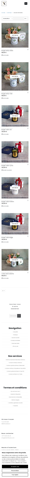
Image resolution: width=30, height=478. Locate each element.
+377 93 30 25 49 (6, 436)
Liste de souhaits (15, 337)
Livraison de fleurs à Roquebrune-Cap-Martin (15, 368)
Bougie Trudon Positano (8, 201)
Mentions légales (15, 400)
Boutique (16, 334)
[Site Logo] (4, 3)
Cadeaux (11, 49)
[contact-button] (19, 316)
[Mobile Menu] (25, 3)
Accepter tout (15, 466)
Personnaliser (15, 470)
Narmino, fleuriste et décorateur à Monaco (15, 359)
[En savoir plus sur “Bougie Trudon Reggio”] (26, 215)
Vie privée (15, 405)
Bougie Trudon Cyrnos (7, 165)
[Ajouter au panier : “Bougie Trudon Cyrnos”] (26, 143)
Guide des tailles (15, 343)
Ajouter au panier (7, 170)
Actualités (15, 332)
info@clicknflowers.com (8, 438)
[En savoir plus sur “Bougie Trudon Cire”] (26, 107)
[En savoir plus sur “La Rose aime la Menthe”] (26, 251)
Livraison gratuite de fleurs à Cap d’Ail (15, 371)
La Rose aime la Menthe (8, 274)
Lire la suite (6, 55)
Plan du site (15, 346)
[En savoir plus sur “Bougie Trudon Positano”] (26, 179)
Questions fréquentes (15, 394)
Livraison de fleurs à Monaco (15, 362)
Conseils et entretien (15, 340)
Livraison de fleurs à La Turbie (15, 374)
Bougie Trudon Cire (7, 129)
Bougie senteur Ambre (7, 50)
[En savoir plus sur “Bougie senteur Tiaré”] (26, 64)
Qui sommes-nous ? (15, 391)
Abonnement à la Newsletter (15, 397)
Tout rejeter (15, 474)
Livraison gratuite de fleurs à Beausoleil (15, 365)
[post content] (15, 35)
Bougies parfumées (5, 49)
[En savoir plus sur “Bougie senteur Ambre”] (26, 25)
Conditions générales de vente (15, 402)
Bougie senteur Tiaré (7, 93)
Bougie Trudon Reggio (7, 237)
